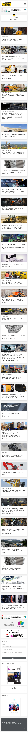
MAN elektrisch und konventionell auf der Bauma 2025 (13, 135)
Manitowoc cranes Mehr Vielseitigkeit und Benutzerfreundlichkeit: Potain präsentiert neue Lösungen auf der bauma (13, 435)
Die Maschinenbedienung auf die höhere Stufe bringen (12, 209)
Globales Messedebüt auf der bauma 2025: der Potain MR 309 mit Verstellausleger (14, 491)
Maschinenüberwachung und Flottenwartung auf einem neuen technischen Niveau (13, 191)
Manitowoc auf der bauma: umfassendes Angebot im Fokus (12, 282)
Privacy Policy (11, 722)
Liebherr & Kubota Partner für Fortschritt (12, 318)
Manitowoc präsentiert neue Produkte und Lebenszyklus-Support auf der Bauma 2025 (11, 377)
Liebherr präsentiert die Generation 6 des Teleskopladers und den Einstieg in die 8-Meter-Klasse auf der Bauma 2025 (13, 531)
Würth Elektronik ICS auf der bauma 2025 (14, 473)
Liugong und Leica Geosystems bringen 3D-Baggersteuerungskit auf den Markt (13, 77)
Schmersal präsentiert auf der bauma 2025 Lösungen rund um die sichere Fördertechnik (13, 607)
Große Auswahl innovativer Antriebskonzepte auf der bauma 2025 (13, 588)
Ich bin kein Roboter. (8, 649)
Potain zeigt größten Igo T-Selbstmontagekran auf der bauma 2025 (13, 96)
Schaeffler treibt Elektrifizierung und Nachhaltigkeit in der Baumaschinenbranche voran (13, 569)
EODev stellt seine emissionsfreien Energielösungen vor (13, 265)
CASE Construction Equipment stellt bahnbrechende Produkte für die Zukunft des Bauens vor (12, 227)
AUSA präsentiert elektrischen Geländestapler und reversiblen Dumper (12, 301)
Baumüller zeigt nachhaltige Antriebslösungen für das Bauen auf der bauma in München (13, 396)
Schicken (14, 658)
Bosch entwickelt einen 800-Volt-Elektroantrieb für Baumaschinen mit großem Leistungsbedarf (13, 455)
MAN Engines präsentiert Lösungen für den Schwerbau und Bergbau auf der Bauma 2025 (13, 337)
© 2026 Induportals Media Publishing (11, 723)
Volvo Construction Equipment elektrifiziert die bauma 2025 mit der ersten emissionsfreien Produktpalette (14, 511)
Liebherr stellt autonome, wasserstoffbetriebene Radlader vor (13, 550)
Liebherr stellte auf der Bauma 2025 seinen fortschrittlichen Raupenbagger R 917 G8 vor (12, 39)
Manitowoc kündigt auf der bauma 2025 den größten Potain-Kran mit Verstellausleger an (13, 153)
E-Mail (3, 644)
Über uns (4, 722)
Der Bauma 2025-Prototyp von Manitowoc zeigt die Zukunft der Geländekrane (13, 58)
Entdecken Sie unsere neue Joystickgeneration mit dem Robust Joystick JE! (13, 415)
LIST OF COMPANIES (6, 724)
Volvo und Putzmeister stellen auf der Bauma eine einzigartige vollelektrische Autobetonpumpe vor (13, 247)
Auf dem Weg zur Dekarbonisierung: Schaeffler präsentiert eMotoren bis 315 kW (13, 172)
